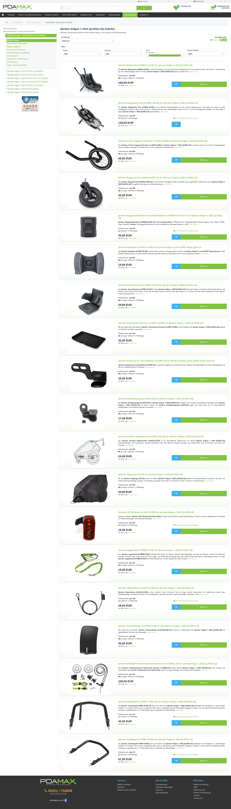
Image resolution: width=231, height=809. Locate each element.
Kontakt (196, 795)
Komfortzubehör (12, 56)
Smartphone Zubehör (52, 15)
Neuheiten (11, 15)
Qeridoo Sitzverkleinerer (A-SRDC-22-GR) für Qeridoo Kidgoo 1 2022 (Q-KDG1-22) (157, 285)
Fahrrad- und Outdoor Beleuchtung (29, 15)
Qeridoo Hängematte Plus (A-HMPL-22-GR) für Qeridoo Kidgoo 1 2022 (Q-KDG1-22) (158, 103)
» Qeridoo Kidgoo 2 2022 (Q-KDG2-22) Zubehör (24, 85)
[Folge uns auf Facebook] (58, 800)
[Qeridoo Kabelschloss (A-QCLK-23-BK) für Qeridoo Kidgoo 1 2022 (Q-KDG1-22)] (89, 603)
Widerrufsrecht (199, 790)
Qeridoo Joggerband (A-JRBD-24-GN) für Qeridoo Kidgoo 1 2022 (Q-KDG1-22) (155, 550)
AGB (195, 787)
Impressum (197, 798)
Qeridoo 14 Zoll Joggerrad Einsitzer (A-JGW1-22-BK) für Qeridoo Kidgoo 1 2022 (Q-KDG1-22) (162, 141)
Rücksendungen (161, 793)
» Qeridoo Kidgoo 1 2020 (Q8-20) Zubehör (22, 89)
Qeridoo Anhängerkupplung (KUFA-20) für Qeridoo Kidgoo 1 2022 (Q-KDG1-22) (155, 399)
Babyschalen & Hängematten (17, 43)
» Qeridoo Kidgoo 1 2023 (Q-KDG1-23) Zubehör (24, 71)
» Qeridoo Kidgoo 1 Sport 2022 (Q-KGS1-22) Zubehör (27, 78)
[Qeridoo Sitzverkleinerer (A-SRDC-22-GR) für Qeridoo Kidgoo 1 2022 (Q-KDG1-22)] (89, 300)
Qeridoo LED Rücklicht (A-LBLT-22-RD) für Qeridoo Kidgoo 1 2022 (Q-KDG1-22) (156, 512)
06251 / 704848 (60, 791)
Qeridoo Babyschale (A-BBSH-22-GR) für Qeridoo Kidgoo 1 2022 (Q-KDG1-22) (155, 65)
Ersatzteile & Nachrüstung (16, 50)
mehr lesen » (194, 71)
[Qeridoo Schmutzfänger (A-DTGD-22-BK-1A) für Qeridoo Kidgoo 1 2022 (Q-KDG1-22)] (89, 641)
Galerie (215, 40)
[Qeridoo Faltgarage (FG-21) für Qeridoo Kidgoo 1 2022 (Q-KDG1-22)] (89, 489)
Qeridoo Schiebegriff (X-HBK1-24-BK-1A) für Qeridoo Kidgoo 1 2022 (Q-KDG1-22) (157, 702)
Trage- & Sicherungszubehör (17, 65)
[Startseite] (3, 15)
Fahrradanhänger (130, 15)
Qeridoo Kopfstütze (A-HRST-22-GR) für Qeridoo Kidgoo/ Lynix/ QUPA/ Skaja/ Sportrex (159, 247)
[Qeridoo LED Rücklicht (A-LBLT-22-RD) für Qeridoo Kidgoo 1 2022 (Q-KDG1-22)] (89, 527)
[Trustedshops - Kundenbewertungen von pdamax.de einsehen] (21, 104)
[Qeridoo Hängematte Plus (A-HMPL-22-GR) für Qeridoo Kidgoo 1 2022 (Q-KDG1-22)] (89, 118)
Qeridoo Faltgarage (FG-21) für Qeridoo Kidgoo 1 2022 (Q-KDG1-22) (150, 474)
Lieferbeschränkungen (164, 787)
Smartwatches (100, 15)
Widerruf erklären (124, 784)
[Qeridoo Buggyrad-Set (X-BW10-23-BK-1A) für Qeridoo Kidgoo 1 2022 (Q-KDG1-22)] (89, 192)
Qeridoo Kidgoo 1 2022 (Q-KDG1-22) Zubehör (58, 22)
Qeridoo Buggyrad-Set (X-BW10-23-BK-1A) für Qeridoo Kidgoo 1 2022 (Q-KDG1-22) (158, 178)
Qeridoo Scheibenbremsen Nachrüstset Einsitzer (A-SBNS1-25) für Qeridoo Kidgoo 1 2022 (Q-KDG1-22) (167, 664)
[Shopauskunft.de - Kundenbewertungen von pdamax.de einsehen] (30, 104)
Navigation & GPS (86, 15)
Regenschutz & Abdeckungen (17, 59)
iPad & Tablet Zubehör (69, 15)
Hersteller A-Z (144, 15)
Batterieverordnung (200, 784)
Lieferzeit (159, 790)
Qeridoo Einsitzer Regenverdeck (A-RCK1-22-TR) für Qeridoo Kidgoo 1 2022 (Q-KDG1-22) (161, 436)
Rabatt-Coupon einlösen (126, 790)
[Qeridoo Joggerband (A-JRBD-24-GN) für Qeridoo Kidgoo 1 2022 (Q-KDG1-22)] (89, 565)
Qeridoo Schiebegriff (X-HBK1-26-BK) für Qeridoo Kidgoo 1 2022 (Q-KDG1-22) (155, 739)
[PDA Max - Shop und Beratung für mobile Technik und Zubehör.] (7, 22)
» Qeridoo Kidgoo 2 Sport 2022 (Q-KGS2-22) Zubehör (27, 82)
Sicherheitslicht (12, 62)
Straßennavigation (115, 15)
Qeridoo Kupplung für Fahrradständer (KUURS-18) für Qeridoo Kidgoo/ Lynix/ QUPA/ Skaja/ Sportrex (166, 361)
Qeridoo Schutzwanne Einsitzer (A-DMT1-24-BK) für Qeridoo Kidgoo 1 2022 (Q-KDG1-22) (160, 323)
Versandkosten (132, 85)
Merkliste (121, 787)
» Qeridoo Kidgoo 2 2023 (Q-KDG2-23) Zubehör (24, 75)
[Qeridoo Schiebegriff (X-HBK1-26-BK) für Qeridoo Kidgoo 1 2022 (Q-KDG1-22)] (89, 754)
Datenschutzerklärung (202, 793)
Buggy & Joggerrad (13, 47)
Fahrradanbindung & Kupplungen (18, 53)
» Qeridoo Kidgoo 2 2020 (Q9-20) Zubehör (22, 92)
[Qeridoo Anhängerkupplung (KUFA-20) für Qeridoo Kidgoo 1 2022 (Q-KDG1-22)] (89, 413)
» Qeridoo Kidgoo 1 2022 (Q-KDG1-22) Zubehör (25, 35)
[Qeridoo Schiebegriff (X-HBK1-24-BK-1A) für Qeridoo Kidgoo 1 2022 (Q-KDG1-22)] (89, 716)
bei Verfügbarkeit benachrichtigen (187, 118)
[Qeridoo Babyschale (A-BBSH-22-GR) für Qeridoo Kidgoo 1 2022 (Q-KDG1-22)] (89, 80)
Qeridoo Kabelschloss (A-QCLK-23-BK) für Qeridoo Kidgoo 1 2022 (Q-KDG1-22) (156, 588)
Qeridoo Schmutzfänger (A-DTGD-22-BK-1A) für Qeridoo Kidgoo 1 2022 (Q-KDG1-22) (158, 626)
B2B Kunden (199, 1)
